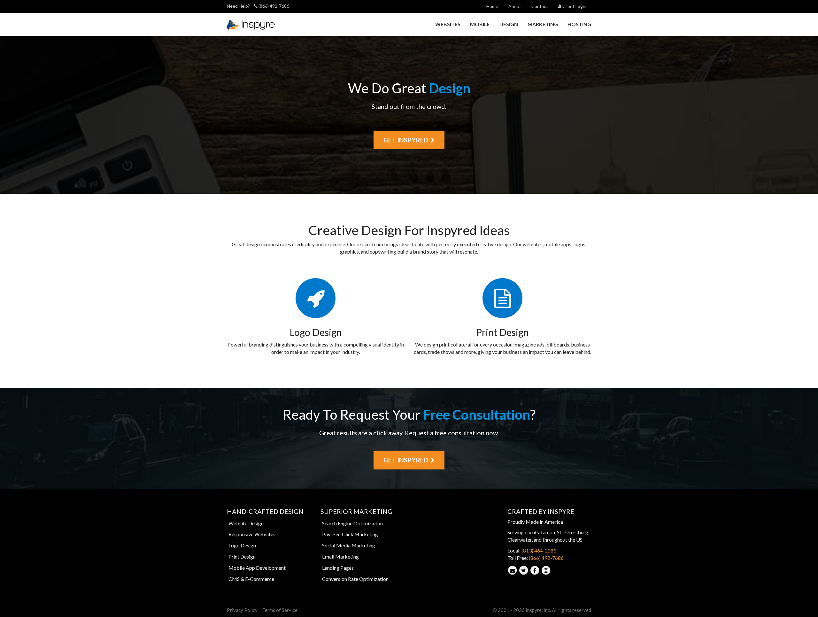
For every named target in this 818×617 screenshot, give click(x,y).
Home (492, 6)
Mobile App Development (257, 568)
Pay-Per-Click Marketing (350, 534)
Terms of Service (279, 610)
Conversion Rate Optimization (355, 579)
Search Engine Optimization (352, 523)
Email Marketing (340, 556)
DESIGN (508, 24)
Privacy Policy (242, 610)
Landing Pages (338, 568)
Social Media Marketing (348, 545)
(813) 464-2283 (538, 550)
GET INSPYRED (407, 140)
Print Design (242, 556)
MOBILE (480, 24)
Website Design (246, 523)
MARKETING (543, 24)
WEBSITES (447, 24)
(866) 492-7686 (273, 6)
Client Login (573, 6)
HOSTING (579, 24)
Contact (539, 6)
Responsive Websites (251, 534)
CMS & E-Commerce (251, 579)
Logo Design (242, 545)
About (514, 6)
